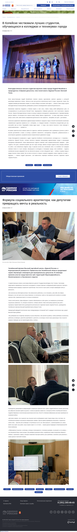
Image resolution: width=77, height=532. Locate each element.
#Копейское (29, 165)
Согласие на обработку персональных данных (12, 526)
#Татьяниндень (47, 165)
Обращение (43, 5)
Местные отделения (38, 8)
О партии (4, 8)
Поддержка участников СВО (38, 12)
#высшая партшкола (59, 489)
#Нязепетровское (29, 489)
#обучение (70, 489)
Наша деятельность (25, 8)
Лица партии (13, 8)
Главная (4, 17)
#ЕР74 (38, 165)
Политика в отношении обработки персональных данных (14, 525)
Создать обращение (63, 176)
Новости (18, 17)
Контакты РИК (7, 503)
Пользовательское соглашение (9, 523)
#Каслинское (40, 489)
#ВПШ (49, 489)
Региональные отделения (44, 501)
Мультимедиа (59, 8)
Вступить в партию (70, 8)
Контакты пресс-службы (27, 503)
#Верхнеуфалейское (17, 489)
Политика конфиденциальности (9, 524)
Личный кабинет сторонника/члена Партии (63, 5)
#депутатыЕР (39, 492)
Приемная (49, 8)
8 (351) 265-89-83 (66, 502)
